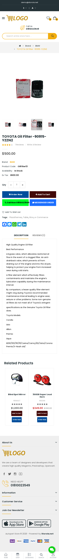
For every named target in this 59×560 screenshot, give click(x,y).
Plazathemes (15, 217)
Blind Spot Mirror (17, 394)
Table (25, 217)
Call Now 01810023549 (17, 202)
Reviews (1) (39, 235)
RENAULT (16, 400)
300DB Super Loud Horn (42, 395)
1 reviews (19, 145)
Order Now (16, 194)
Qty (4, 184)
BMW (37, 45)
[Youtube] (21, 474)
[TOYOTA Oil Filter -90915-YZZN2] (8, 124)
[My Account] (34, 8)
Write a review (34, 145)
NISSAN (42, 400)
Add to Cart (43, 194)
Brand (28, 45)
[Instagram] (15, 474)
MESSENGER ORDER (44, 202)
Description (21, 235)
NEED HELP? (17, 481)
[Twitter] (10, 474)
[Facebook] (4, 474)
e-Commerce (41, 217)
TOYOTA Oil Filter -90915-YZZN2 (32, 49)
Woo (31, 217)
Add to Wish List (13, 212)
